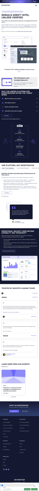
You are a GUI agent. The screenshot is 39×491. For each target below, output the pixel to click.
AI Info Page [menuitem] (5, 436)
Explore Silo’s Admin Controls (9, 251)
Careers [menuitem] (21, 443)
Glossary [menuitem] (4, 465)
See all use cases (5, 196)
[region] (19, 487)
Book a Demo (25, 411)
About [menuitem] (21, 446)
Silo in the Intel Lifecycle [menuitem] (7, 428)
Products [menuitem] (5, 419)
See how (15, 86)
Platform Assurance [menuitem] (6, 431)
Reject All (34, 489)
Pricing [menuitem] (4, 433)
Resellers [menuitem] (4, 446)
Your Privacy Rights (7, 489)
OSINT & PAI (34, 168)
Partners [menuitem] (5, 440)
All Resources (5, 366)
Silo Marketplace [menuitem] (6, 449)
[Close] (37, 484)
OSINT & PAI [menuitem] (22, 428)
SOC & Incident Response (23, 168)
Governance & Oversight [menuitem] (7, 425)
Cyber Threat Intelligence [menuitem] (24, 422)
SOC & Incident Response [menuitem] (24, 425)
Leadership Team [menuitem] (23, 449)
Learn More (6, 115)
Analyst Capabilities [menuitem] (6, 422)
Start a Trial (14, 411)
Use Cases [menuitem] (22, 419)
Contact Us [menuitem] (22, 452)
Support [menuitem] (4, 459)
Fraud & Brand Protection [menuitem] (24, 431)
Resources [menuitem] (6, 456)
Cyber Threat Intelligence (8, 168)
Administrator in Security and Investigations (11, 312)
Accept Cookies (27, 489)
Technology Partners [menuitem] (7, 443)
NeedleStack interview (10, 353)
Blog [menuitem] (4, 462)
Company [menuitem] (22, 440)
